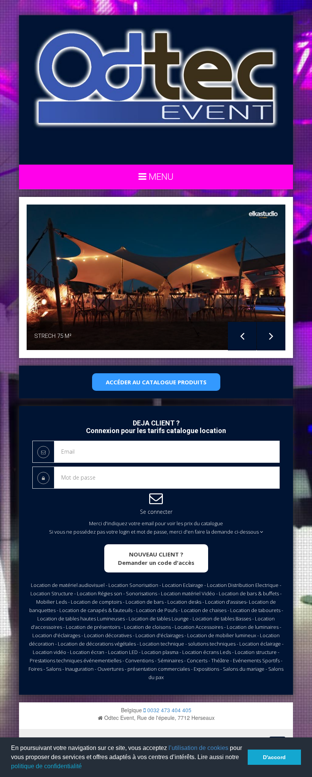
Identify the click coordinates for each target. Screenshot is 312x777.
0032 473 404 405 (168, 710)
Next (271, 336)
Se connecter (156, 511)
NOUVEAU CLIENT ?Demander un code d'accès (156, 558)
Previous (242, 336)
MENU (160, 176)
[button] (84, 767)
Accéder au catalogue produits (156, 382)
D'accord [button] (274, 757)
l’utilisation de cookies (198, 748)
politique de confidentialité (46, 766)
